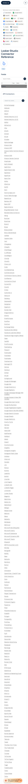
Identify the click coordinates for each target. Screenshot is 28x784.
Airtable (6, 139)
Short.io (6, 693)
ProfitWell (7, 630)
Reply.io (6, 656)
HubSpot (7, 436)
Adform (6, 111)
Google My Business (10, 405)
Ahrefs (6, 131)
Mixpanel (7, 542)
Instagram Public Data (11, 453)
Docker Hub (7, 310)
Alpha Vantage (8, 142)
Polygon (6, 616)
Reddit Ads (7, 650)
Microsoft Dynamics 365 (11, 536)
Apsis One (7, 178)
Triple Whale (8, 773)
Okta (5, 568)
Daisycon (7, 295)
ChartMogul (7, 250)
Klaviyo (6, 468)
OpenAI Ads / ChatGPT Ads (12, 573)
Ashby (6, 181)
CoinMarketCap (9, 270)
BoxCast (6, 218)
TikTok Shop (8, 762)
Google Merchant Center (12, 402)
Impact (6, 442)
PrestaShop (8, 625)
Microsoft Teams (9, 539)
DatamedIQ (7, 301)
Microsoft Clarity (9, 530)
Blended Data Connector (12, 213)
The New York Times (10, 745)
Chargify (7, 247)
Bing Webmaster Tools (11, 210)
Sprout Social (8, 716)
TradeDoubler (8, 768)
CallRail (6, 235)
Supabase (7, 730)
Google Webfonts (9, 419)
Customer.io (8, 293)
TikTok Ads (7, 756)
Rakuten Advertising (10, 642)
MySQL (6, 553)
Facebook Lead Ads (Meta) (12, 333)
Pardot (6, 585)
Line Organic (8, 482)
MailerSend (7, 505)
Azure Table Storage (10, 195)
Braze (6, 227)
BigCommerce (8, 207)
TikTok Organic (8, 759)
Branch (6, 224)
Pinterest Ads (8, 599)
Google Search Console (11, 413)
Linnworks (7, 490)
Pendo (6, 596)
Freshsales (7, 358)
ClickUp (6, 258)
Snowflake (7, 710)
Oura (5, 579)
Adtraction (7, 125)
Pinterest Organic (9, 602)
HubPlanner (7, 433)
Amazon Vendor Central (11, 158)
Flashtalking (8, 347)
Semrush (7, 676)
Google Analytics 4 (10, 387)
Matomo (6, 513)
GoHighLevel (8, 378)
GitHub (6, 373)
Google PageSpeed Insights (12, 408)
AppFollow (7, 167)
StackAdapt (7, 722)
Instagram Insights (10, 450)
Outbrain (7, 582)
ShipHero (7, 688)
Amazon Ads (8, 145)
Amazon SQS (8, 155)
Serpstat (7, 682)
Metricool (7, 525)
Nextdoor (7, 562)
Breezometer (8, 230)
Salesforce (7, 670)
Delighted (7, 304)
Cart (5, 241)
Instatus (6, 456)
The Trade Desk (9, 748)
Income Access (8, 445)
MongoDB (7, 550)
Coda (6, 267)
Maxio (6, 516)
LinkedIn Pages (9, 488)
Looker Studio (8, 493)
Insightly (7, 448)
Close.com (7, 264)
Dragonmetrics (8, 313)
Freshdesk (7, 355)
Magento (7, 496)
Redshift (7, 653)
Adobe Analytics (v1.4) (11, 116)
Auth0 (6, 187)
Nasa (5, 556)
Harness (6, 425)
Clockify (6, 261)
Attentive (7, 184)
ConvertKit (7, 284)
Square (6, 719)
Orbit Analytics (9, 576)
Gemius (6, 367)
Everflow (7, 321)
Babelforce (7, 198)
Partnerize (7, 588)
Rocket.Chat (8, 662)
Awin (5, 190)
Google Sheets (8, 416)
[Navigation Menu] (25, 3)
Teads (6, 742)
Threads (6, 750)
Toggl (6, 765)
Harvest (6, 428)
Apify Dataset (8, 164)
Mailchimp (7, 499)
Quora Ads (7, 639)
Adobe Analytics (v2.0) (11, 119)
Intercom (7, 459)
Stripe (6, 728)
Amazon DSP (8, 148)
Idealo (6, 439)
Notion (6, 565)
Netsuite (7, 559)
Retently (7, 659)
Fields (3, 69)
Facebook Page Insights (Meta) (13, 335)
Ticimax (6, 753)
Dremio (6, 315)
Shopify (6, 690)
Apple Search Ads (9, 170)
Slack (6, 702)
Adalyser (7, 108)
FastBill (6, 341)
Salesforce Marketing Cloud (12, 673)
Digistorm (7, 307)
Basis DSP (7, 204)
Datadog (7, 298)
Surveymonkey (8, 736)
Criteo (6, 290)
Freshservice (8, 361)
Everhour (7, 324)
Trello (6, 770)
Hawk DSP (7, 430)
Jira (5, 465)
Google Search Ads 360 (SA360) (13, 410)
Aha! (5, 128)
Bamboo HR (7, 201)
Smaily (6, 705)
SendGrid (7, 679)
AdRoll (6, 122)
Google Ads (7, 384)
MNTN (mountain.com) (11, 545)
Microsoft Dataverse (10, 533)
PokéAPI (6, 613)
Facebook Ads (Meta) (10, 330)
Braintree (7, 221)
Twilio (6, 776)
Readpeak (7, 645)
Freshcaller (7, 353)
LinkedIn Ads (8, 485)
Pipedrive (7, 605)
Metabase (7, 522)
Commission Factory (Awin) (12, 275)
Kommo (6, 470)
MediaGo (7, 519)
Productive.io (8, 628)
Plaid (5, 608)
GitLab (6, 375)
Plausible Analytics (10, 610)
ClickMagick (8, 255)
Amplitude (7, 161)
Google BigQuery (9, 390)
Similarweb (7, 696)
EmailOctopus (8, 318)
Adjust (6, 114)
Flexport (6, 350)
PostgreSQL (8, 619)
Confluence (7, 278)
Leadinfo (7, 473)
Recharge (7, 648)
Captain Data (8, 238)
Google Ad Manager (10, 381)
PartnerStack (8, 590)
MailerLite (7, 502)
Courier (6, 287)
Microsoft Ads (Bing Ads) (11, 528)
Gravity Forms (8, 422)
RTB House (7, 668)
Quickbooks (7, 636)
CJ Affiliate (7, 253)
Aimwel (6, 134)
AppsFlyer (7, 175)
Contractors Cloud (10, 281)
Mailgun (6, 508)
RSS (5, 665)
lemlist (6, 476)
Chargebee (7, 244)
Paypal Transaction (10, 593)
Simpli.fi (6, 699)
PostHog (7, 622)
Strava (6, 725)
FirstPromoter (8, 344)
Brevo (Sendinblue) (10, 233)
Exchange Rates (9, 327)
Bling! (6, 215)
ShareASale (7, 685)
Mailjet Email (8, 510)
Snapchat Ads (8, 708)
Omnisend (7, 570)
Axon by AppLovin (9, 193)
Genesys (7, 370)
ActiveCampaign (9, 105)
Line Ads (6, 479)
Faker (6, 338)
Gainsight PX (8, 364)
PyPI (5, 633)
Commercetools (9, 273)
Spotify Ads (7, 713)
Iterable (6, 462)
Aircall (6, 136)
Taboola (6, 739)
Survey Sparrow (9, 733)
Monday (6, 548)
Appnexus (7, 173)
